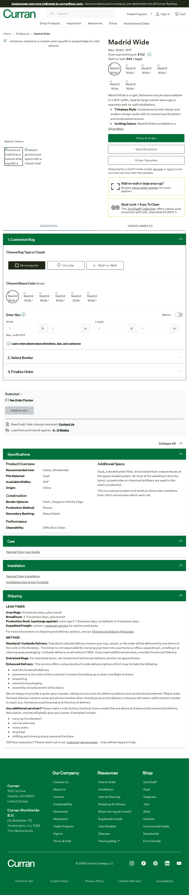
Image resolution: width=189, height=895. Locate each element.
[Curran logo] (19, 13)
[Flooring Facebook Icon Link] (143, 863)
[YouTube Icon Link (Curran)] (179, 863)
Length (99, 321)
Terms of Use (24, 881)
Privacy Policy (94, 881)
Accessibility (165, 881)
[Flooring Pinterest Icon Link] (155, 863)
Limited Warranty (130, 881)
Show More (115, 129)
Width (9, 321)
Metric (166, 315)
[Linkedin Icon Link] (167, 863)
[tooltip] (149, 54)
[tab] (48, 226)
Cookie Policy (59, 881)
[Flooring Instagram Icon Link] (131, 863)
